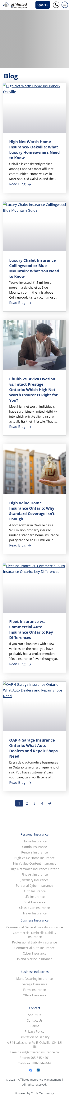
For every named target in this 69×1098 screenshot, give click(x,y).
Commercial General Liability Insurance (34, 927)
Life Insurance (35, 897)
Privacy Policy (34, 1032)
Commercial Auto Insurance (34, 948)
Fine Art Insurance (34, 875)
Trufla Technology (42, 1093)
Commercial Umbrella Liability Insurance (34, 935)
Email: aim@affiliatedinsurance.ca (34, 1052)
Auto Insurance (35, 891)
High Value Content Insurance (34, 864)
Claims (34, 1026)
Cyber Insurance (34, 953)
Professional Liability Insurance (34, 942)
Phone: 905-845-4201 (35, 1058)
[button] (65, 5)
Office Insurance (34, 995)
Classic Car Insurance (34, 908)
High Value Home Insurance (34, 858)
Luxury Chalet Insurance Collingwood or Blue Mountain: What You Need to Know (34, 268)
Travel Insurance (35, 913)
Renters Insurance (34, 852)
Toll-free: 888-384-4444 (34, 1063)
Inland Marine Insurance (34, 959)
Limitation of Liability (34, 1037)
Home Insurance (35, 841)
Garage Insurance (34, 984)
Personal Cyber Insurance (34, 886)
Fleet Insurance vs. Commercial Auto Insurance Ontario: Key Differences (31, 629)
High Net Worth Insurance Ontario (34, 869)
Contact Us (35, 1021)
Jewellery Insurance (34, 880)
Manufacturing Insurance (34, 979)
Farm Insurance (34, 990)
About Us (34, 1015)
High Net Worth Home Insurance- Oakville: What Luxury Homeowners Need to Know (34, 149)
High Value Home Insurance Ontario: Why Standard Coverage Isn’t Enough (32, 510)
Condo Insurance (34, 847)
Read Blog (17, 184)
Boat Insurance (34, 902)
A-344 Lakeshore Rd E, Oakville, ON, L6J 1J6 (34, 1045)
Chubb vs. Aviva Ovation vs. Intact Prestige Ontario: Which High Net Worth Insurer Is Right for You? (33, 389)
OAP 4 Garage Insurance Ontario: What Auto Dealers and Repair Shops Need (33, 748)
